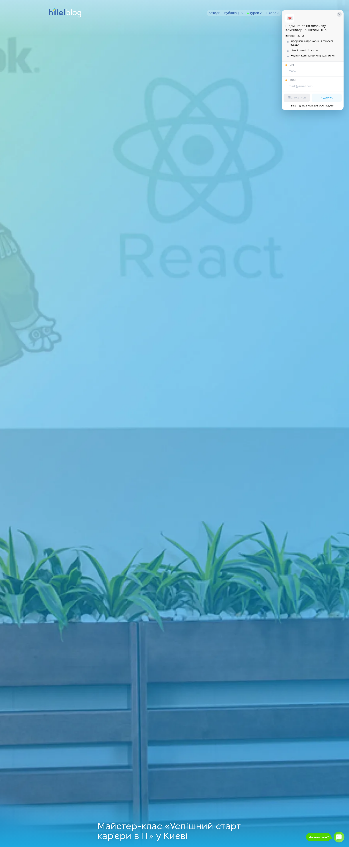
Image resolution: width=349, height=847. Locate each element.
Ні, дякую (326, 97)
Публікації (232, 13)
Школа (271, 13)
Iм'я (291, 65)
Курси (254, 13)
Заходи (214, 13)
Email (292, 80)
